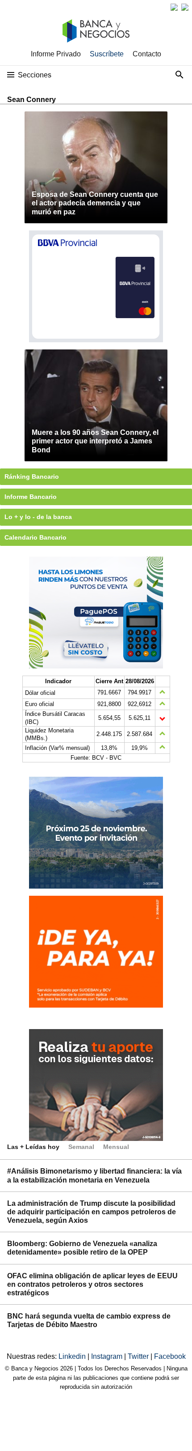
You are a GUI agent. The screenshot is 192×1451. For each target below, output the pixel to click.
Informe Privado (56, 54)
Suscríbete (107, 54)
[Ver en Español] (184, 7)
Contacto (147, 54)
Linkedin (73, 1356)
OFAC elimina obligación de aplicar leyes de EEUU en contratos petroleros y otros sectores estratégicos (92, 1284)
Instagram (107, 1356)
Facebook (170, 1356)
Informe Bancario (30, 496)
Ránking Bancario (31, 476)
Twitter (139, 1356)
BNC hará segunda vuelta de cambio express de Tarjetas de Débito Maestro (89, 1320)
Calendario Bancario (35, 537)
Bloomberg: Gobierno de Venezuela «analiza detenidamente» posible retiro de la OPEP (82, 1248)
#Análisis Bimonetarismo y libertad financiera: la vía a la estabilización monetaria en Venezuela (94, 1175)
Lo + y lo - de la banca (38, 516)
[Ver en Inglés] (174, 7)
